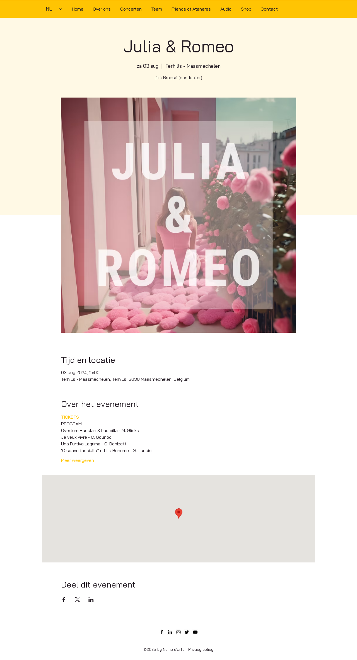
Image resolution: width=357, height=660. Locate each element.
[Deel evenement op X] (77, 599)
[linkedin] (170, 632)
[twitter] (187, 632)
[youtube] (195, 632)
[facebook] (162, 632)
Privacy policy (200, 649)
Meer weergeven (77, 460)
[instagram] (178, 632)
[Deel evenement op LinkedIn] (91, 599)
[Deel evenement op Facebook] (63, 599)
